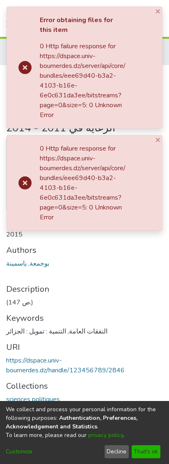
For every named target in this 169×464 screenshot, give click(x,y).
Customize (19, 451)
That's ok (146, 451)
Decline (116, 451)
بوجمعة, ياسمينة (27, 263)
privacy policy (105, 435)
